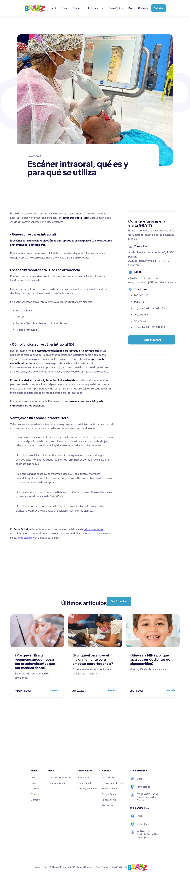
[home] (36, 8)
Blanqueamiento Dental (113, 782)
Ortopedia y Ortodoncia (60, 777)
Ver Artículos (119, 601)
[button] (78, 8)
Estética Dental (109, 788)
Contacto (143, 8)
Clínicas (35, 788)
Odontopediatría (56, 782)
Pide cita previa (27, 537)
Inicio (54, 8)
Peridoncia (107, 805)
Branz (65, 8)
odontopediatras (93, 529)
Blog (130, 8)
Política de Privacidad (60, 867)
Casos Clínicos (115, 8)
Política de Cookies (82, 867)
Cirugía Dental (109, 794)
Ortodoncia (83, 777)
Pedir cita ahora (152, 339)
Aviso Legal (41, 867)
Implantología (109, 799)
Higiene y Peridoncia (87, 788)
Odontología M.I (85, 782)
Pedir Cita (158, 8)
